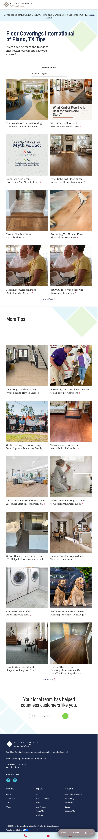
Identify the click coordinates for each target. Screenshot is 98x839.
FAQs (67, 807)
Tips (38, 803)
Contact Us (70, 811)
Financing (69, 798)
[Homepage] (17, 5)
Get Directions (12, 767)
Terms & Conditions (39, 830)
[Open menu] (91, 832)
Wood (8, 807)
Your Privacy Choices (14, 830)
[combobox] (49, 716)
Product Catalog (42, 798)
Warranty (69, 803)
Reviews (39, 815)
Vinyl (8, 803)
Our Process (41, 807)
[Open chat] (86, 832)
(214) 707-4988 (12, 775)
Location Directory (73, 794)
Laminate (10, 798)
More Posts (47, 299)
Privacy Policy (55, 830)
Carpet (9, 794)
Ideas (38, 794)
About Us (40, 811)
